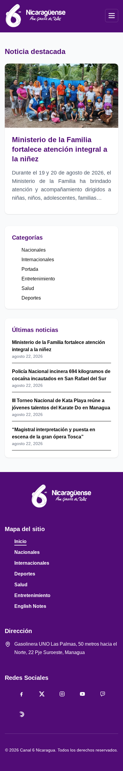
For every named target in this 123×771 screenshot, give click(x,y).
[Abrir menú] (111, 15)
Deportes (31, 297)
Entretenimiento (38, 278)
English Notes (30, 606)
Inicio (20, 541)
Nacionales (33, 250)
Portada (29, 269)
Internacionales (37, 259)
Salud (27, 288)
